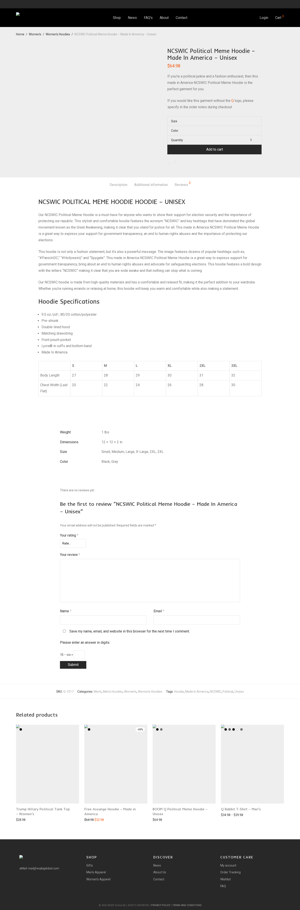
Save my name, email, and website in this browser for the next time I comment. (129, 631)
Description (118, 185)
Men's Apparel (96, 872)
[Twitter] (277, 4)
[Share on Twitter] (186, 162)
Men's (98, 691)
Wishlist (225, 879)
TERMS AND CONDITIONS (187, 905)
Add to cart (214, 149)
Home (20, 34)
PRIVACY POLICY (160, 905)
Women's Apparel (98, 879)
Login (264, 18)
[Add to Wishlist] (171, 162)
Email (159, 611)
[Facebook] (272, 4)
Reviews (183, 184)
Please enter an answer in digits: (85, 642)
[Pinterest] (283, 4)
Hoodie (179, 691)
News (132, 18)
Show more (22, 819)
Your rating (69, 535)
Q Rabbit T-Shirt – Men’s (241, 809)
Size (174, 121)
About (164, 18)
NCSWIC (215, 691)
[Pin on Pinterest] (192, 162)
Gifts (89, 865)
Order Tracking (230, 872)
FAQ (223, 886)
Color (174, 130)
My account (228, 865)
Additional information (151, 185)
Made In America (197, 691)
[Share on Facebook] (179, 162)
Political (227, 691)
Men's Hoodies (113, 691)
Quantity (177, 140)
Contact (181, 18)
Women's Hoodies (58, 34)
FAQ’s (148, 18)
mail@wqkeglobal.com (43, 868)
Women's (35, 34)
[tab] (118, 185)
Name (65, 611)
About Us (159, 872)
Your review (70, 555)
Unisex (239, 691)
